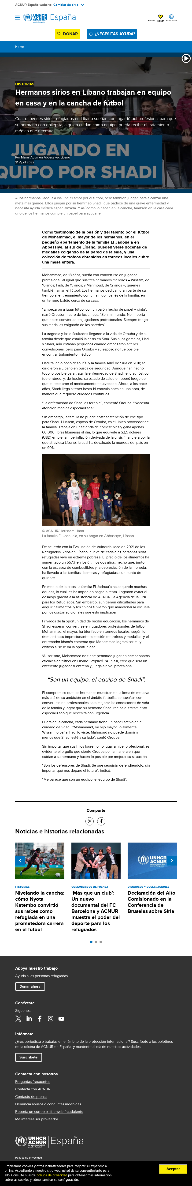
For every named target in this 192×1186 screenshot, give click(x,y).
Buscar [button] (151, 20)
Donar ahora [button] (30, 986)
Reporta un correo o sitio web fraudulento (49, 1111)
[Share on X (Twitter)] (89, 821)
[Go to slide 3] (102, 943)
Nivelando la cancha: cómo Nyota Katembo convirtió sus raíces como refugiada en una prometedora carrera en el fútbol (39, 911)
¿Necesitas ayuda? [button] (115, 34)
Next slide (172, 861)
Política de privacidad (28, 1158)
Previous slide (20, 861)
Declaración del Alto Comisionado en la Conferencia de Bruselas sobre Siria (151, 902)
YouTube (61, 1019)
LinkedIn (29, 1019)
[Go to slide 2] (97, 943)
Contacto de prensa (31, 1096)
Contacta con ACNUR (32, 1089)
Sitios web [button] (171, 20)
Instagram (51, 1019)
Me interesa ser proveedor (36, 1119)
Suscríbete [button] (28, 1057)
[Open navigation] (17, 18)
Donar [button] (160, 20)
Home (19, 46)
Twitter (18, 1019)
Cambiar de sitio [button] (65, 4)
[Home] (39, 18)
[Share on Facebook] (101, 821)
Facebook (40, 1019)
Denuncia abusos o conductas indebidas (48, 1104)
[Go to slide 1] (92, 943)
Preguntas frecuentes (32, 1081)
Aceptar (173, 1169)
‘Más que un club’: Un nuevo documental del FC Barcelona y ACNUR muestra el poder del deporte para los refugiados (95, 911)
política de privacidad (52, 1175)
